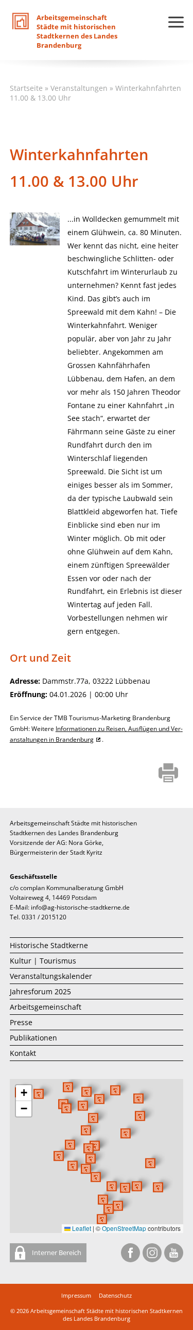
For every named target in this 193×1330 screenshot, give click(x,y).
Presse (21, 1022)
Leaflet (81, 1228)
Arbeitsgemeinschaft (45, 1007)
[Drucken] (168, 773)
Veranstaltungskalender (51, 976)
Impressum (76, 1295)
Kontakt (23, 1053)
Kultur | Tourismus (43, 961)
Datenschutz (115, 1295)
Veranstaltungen (79, 88)
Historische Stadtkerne (49, 945)
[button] (125, 1133)
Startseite (26, 88)
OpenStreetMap (124, 1228)
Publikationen (33, 1038)
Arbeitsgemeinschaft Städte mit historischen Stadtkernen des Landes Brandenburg (106, 1314)
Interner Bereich (55, 1252)
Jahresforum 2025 (40, 991)
